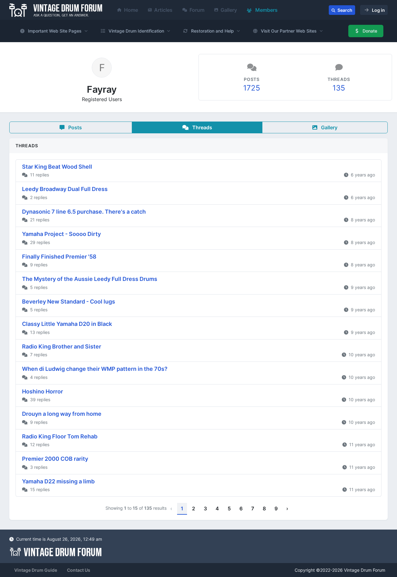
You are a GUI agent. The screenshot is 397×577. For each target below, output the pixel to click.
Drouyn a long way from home (61, 414)
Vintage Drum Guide (35, 570)
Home (131, 10)
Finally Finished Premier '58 (59, 256)
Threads (201, 127)
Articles (163, 10)
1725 (251, 87)
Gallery (229, 10)
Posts (74, 127)
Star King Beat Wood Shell (57, 166)
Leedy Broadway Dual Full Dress (65, 189)
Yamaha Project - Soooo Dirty (61, 234)
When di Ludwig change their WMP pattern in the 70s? (94, 369)
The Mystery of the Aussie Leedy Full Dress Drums (89, 279)
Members (266, 10)
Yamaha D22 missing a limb (58, 481)
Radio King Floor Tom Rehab (59, 436)
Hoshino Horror (42, 391)
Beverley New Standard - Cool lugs (68, 301)
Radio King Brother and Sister (61, 346)
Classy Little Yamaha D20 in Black (67, 324)
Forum (197, 10)
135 (338, 87)
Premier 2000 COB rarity (55, 458)
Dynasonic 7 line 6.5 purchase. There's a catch (84, 211)
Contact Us (78, 570)
